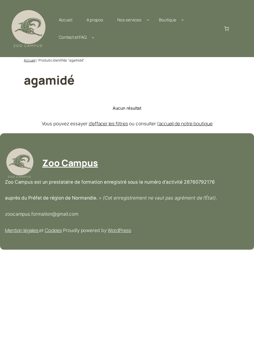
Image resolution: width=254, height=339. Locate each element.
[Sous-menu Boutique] (182, 20)
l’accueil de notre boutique (184, 123)
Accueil (29, 60)
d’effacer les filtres (108, 123)
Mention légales (22, 230)
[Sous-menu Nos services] (148, 20)
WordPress (119, 230)
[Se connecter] (238, 28)
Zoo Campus (70, 163)
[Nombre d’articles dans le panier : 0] (226, 28)
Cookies (53, 230)
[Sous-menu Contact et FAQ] (93, 37)
